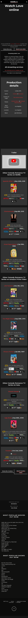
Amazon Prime (21, 601)
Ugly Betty (8, 418)
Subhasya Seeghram (6, 586)
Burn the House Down (6, 562)
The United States (18, 97)
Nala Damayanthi (5, 571)
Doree (2, 588)
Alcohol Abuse (15, 101)
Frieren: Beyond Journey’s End (8, 564)
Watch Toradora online (21, 471)
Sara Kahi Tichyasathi (6, 585)
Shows (19, 602)
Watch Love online (21, 49)
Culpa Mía (3, 539)
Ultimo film (4, 546)
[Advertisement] (14, 28)
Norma (3, 540)
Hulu (12, 601)
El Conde (3, 534)
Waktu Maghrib (4, 545)
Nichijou (14, 503)
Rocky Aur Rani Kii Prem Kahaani (9, 525)
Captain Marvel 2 (5, 527)
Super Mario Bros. (5, 530)
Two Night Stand (8, 319)
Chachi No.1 (4, 591)
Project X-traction (5, 537)
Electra (3, 574)
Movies (11, 602)
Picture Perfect (9, 352)
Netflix (6, 601)
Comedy (12, 43)
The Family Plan (5, 551)
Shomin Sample (13, 391)
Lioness (3, 565)
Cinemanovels (9, 211)
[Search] (26, 2)
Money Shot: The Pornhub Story (8, 528)
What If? (3, 548)
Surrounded (4, 536)
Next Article (14, 506)
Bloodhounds (4, 576)
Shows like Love (7, 49)
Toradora (8, 451)
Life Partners (8, 286)
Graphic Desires (5, 524)
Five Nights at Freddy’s (6, 549)
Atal (2, 570)
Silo (2, 567)
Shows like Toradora (7, 471)
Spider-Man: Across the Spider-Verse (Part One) (12, 522)
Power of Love (4, 543)
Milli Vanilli (3, 531)
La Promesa (4, 582)
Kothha (3, 580)
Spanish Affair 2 (8, 181)
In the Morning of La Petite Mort (9, 542)
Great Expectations (10, 244)
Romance (18, 43)
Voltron (14, 508)
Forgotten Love (5, 533)
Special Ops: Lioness (6, 577)
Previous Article (14, 502)
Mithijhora (3, 568)
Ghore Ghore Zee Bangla (7, 579)
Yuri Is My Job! (4, 589)
